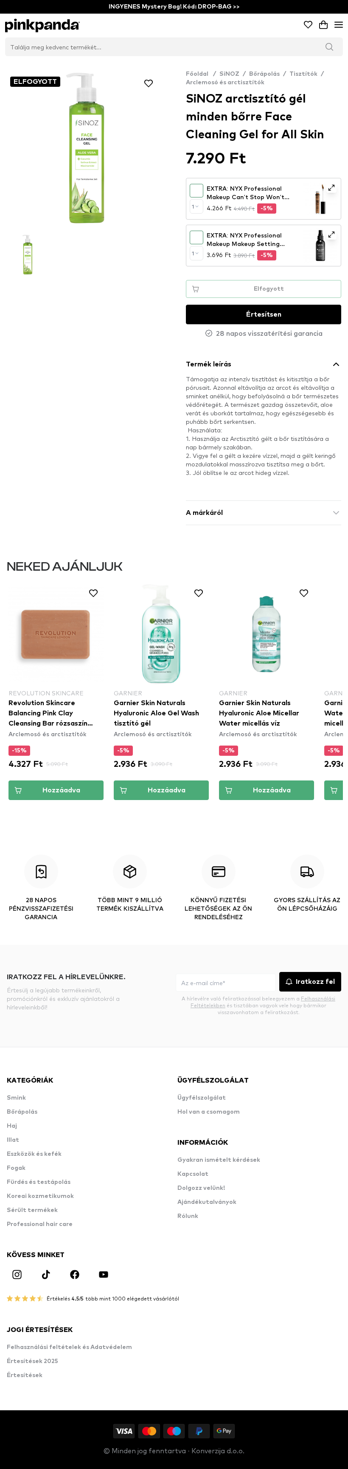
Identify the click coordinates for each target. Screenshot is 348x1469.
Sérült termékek (32, 1210)
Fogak (16, 1168)
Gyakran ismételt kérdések (218, 1160)
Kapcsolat (192, 1174)
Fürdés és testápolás (38, 1182)
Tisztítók (303, 74)
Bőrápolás (264, 74)
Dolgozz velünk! (201, 1188)
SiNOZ (229, 74)
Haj (12, 1126)
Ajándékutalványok (206, 1202)
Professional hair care (40, 1224)
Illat (13, 1140)
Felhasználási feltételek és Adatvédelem (69, 1347)
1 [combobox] (193, 206)
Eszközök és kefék (34, 1154)
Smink (16, 1098)
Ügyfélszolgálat (201, 1098)
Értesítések (24, 1375)
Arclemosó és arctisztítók (225, 83)
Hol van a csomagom (208, 1112)
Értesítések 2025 (32, 1361)
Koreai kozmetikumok (40, 1196)
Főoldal (201, 74)
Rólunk (187, 1216)
